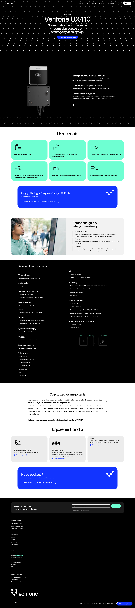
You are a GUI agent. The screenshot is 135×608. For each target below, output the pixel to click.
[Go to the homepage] (24, 592)
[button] (82, 3)
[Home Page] (9, 3)
